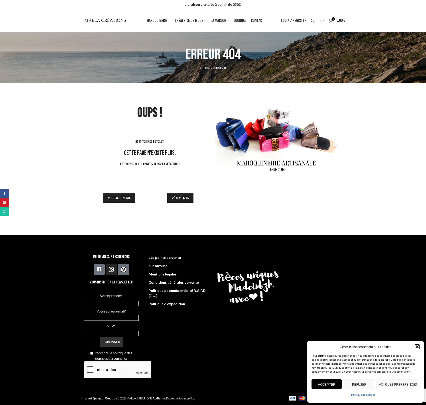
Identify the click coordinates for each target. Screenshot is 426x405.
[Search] (313, 20)
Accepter (326, 384)
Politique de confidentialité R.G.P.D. (178, 290)
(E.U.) (153, 295)
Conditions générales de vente (174, 282)
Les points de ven (163, 257)
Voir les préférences (398, 384)
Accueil (205, 68)
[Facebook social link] (4, 193)
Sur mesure (158, 265)
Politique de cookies (363, 394)
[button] (417, 346)
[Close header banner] (420, 4)
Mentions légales (163, 274)
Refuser (359, 384)
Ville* (111, 326)
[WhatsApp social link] (4, 211)
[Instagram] (111, 269)
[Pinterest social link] (4, 202)
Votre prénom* (111, 295)
